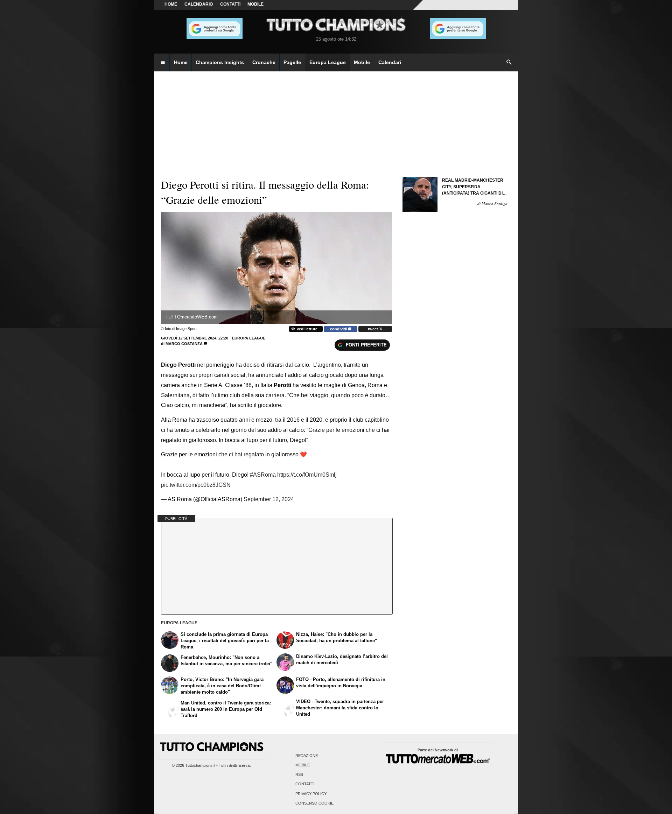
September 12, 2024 (269, 499)
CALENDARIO (198, 4)
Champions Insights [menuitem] (220, 62)
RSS (299, 775)
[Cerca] (509, 62)
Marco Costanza (184, 344)
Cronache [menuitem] (263, 62)
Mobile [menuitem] (362, 62)
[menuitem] (163, 62)
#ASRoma (263, 475)
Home (170, 4)
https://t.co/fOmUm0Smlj (307, 475)
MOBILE (255, 4)
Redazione (306, 755)
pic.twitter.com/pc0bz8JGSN (196, 485)
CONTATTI (230, 4)
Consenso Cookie (314, 803)
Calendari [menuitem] (389, 62)
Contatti (304, 784)
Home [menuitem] (181, 62)
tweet (373, 329)
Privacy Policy (311, 794)
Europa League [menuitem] (327, 62)
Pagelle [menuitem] (292, 62)
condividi (339, 329)
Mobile (302, 765)
